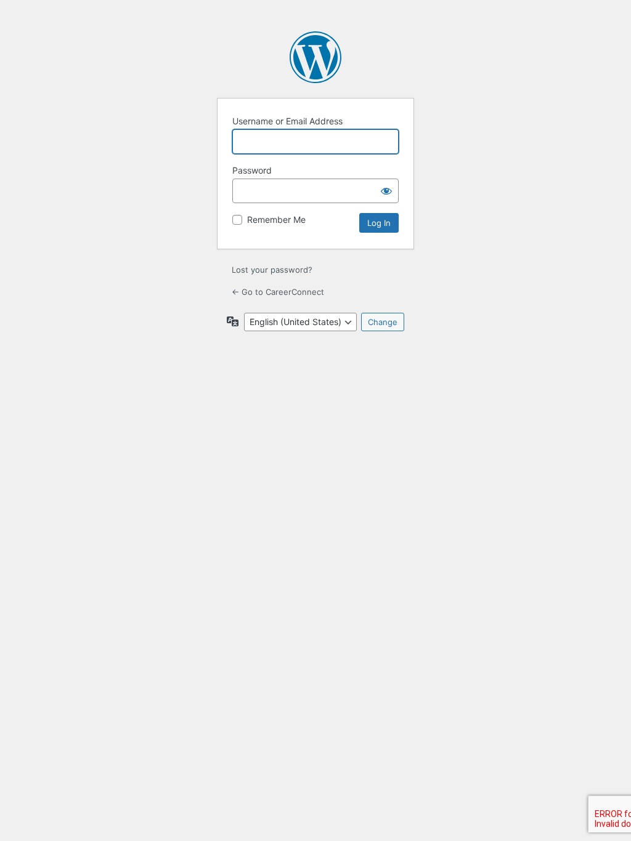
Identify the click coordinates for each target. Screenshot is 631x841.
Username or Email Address (287, 121)
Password (252, 170)
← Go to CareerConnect (278, 292)
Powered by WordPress (315, 57)
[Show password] (386, 191)
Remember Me (276, 219)
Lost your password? (272, 270)
